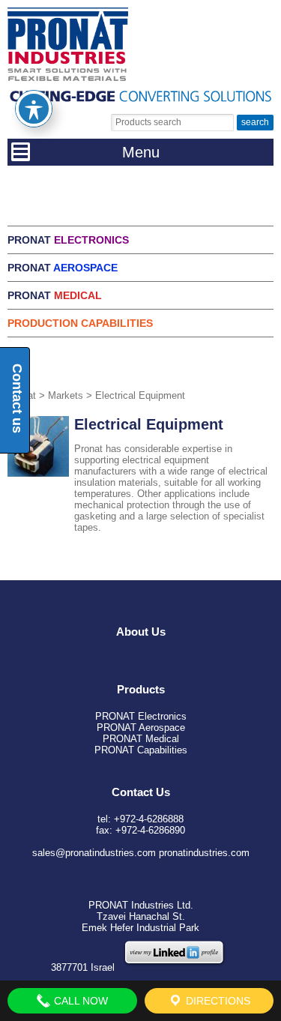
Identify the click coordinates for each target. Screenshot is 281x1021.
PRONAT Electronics (141, 716)
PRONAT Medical (141, 738)
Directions (216, 1001)
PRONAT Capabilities (140, 750)
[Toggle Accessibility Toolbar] (34, 109)
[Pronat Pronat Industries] (67, 77)
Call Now (79, 1001)
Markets (65, 395)
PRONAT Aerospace (141, 727)
